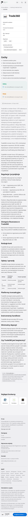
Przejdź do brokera (19, 514)
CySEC (5, 41)
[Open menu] (25, 2)
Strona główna (4, 7)
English (3, 471)
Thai (21, 477)
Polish (2, 477)
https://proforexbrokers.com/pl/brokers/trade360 (14, 374)
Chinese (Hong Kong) (6, 482)
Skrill (20, 49)
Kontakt (3, 439)
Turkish (7, 477)
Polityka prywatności (6, 437)
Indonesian (9, 479)
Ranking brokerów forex (16, 7)
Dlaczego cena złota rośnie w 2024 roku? (11, 451)
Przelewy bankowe (8, 47)
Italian (21, 473)
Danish (7, 475)
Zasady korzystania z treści (8, 380)
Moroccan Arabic (5, 473)
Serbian (3, 475)
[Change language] (18, 2)
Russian (19, 471)
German (17, 473)
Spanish (8, 471)
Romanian (18, 475)
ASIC (10, 41)
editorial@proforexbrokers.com (8, 461)
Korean (17, 477)
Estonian (13, 475)
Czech (23, 475)
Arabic (24, 471)
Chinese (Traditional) (6, 481)
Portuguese (13, 471)
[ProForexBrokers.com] (5, 2)
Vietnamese (16, 479)
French (12, 473)
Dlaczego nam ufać (5, 429)
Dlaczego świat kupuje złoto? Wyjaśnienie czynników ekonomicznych (13, 446)
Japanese (12, 477)
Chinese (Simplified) (17, 481)
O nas (2, 435)
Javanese (3, 479)
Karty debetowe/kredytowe (10, 49)
